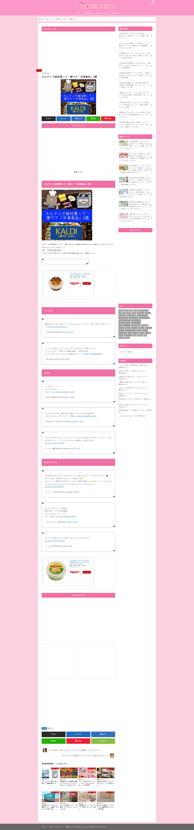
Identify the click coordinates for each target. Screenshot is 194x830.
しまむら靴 (145, 325)
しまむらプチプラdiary (87, 827)
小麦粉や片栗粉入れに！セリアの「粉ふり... (133, 382)
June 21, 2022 (68, 332)
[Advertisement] (59, 52)
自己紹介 (121, 338)
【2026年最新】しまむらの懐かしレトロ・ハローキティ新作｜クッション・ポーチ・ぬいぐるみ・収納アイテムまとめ (134, 124)
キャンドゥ (148, 328)
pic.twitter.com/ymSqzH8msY (57, 327)
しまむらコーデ (133, 318)
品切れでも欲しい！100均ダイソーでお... (132, 371)
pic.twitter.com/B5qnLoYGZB (63, 392)
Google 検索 (87, 13)
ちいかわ (128, 328)
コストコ (121, 330)
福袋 (145, 335)
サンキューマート (130, 330)
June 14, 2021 (72, 522)
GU (131, 310)
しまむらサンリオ (144, 318)
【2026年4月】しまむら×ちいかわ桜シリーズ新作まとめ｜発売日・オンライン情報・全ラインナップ (134, 36)
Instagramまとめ (143, 310)
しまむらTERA (131, 315)
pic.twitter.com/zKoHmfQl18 (66, 516)
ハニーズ (135, 333)
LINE (120, 313)
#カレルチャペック (78, 484)
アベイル (134, 328)
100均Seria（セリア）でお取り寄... (130, 399)
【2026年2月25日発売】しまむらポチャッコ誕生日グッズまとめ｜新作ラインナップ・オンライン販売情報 (134, 65)
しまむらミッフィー (124, 325)
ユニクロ (147, 333)
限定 (45, 728)
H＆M (135, 310)
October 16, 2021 (73, 492)
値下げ (121, 335)
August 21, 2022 (77, 421)
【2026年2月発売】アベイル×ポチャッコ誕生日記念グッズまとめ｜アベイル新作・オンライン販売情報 (134, 75)
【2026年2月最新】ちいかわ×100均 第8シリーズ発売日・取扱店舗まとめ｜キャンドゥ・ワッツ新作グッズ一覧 (134, 85)
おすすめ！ (140, 313)
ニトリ (130, 333)
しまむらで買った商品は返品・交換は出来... (133, 365)
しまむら (147, 313)
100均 (51, 728)
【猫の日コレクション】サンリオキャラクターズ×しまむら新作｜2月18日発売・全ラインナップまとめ (134, 95)
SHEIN (129, 313)
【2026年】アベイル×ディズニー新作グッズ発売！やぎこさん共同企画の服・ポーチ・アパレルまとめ (134, 115)
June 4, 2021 (67, 546)
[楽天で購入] (81, 283)
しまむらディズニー (124, 323)
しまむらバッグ (136, 323)
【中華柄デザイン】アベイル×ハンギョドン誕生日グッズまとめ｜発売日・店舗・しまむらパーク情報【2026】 (134, 56)
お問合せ (115, 13)
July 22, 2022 (75, 448)
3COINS (121, 310)
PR (124, 313)
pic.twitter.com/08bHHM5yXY (92, 354)
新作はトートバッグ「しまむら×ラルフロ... (133, 393)
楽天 (134, 335)
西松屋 (127, 338)
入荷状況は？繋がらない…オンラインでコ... (133, 376)
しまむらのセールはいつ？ (127, 416)
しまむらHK (122, 315)
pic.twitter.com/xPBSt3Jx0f (54, 487)
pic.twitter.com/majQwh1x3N (55, 541)
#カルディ (57, 484)
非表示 (80, 172)
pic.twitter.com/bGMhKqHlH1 (86, 416)
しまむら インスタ (142, 315)
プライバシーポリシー (55, 827)
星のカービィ (128, 335)
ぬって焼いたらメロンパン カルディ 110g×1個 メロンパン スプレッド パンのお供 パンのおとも (80, 562)
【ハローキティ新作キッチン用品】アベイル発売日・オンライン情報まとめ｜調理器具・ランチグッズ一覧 (134, 46)
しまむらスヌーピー (124, 320)
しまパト (121, 328)
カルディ (141, 328)
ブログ (142, 333)
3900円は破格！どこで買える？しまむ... (132, 410)
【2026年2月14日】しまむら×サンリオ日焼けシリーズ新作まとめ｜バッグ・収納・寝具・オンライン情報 (134, 105)
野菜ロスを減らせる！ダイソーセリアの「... (133, 405)
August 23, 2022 (68, 397)
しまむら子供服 (136, 325)
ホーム (78, 13)
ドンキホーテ (122, 333)
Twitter (107, 13)
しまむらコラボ (123, 318)
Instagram (98, 13)
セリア (139, 330)
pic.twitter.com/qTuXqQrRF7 (55, 443)
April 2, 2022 (64, 359)
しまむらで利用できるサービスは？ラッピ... (133, 388)
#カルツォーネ (66, 484)
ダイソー (144, 330)
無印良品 (140, 335)
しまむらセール (136, 320)
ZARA (134, 313)
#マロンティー (90, 484)
